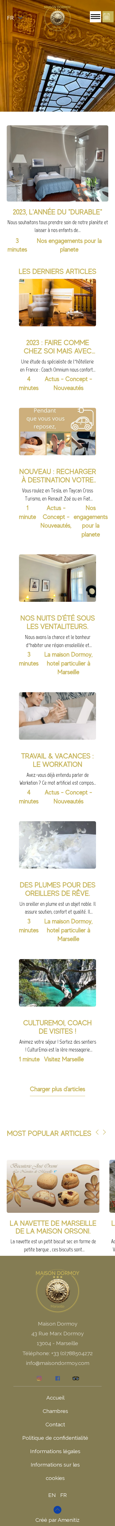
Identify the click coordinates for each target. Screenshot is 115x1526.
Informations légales (55, 1451)
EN (52, 1495)
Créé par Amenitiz (57, 1520)
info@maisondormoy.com (57, 1363)
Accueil (55, 1398)
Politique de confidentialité (55, 1438)
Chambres (55, 1411)
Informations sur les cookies (55, 1471)
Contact (55, 1424)
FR (63, 1495)
